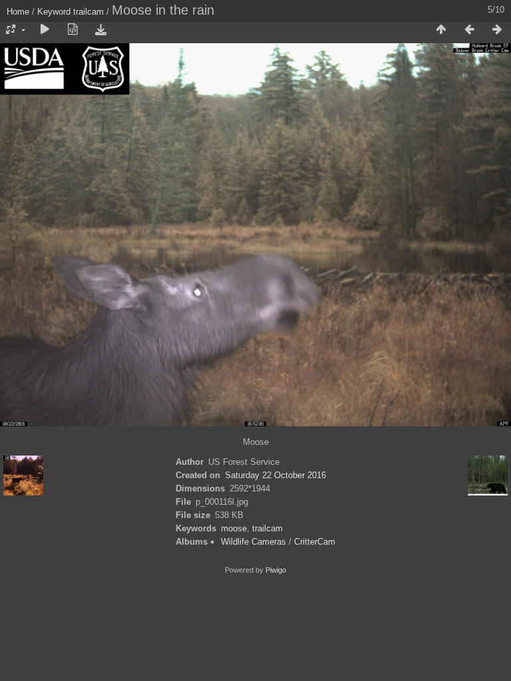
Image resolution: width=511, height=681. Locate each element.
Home (18, 12)
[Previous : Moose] (469, 30)
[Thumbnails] (441, 30)
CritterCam (314, 542)
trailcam (88, 12)
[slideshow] (45, 30)
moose (234, 528)
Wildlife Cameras (253, 542)
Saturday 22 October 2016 (275, 475)
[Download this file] (100, 30)
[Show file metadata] (72, 30)
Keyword (54, 12)
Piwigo (275, 570)
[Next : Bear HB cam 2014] (497, 30)
